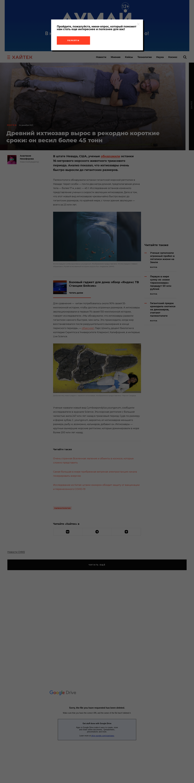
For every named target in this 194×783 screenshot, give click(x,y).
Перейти (73, 40)
